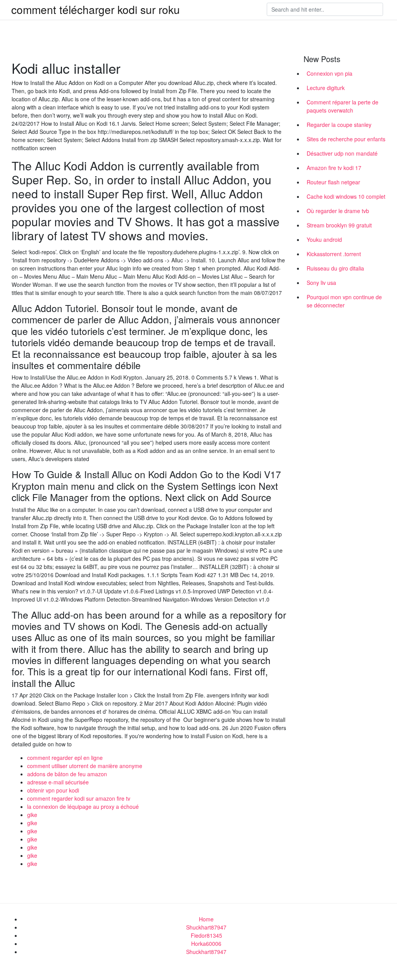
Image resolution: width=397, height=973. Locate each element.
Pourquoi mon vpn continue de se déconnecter (344, 301)
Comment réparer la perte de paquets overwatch (342, 106)
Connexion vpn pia (329, 73)
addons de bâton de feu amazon (67, 774)
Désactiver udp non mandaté (342, 153)
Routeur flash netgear (333, 182)
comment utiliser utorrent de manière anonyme (84, 766)
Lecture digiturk (326, 88)
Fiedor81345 (206, 935)
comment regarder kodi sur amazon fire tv (78, 798)
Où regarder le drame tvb (338, 211)
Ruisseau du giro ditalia (335, 268)
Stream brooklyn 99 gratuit (339, 225)
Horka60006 (206, 943)
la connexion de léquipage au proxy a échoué (83, 806)
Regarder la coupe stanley (339, 124)
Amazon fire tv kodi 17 (334, 168)
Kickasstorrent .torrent (334, 254)
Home (206, 919)
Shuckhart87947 (206, 927)
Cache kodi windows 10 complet (346, 196)
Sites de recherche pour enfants (346, 139)
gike (32, 815)
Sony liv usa (321, 282)
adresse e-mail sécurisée (58, 782)
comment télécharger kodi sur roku (95, 9)
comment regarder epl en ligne (65, 757)
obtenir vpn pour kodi (53, 790)
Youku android (324, 239)
